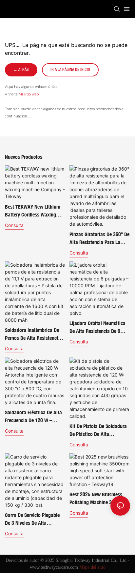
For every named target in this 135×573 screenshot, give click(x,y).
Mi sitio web (29, 94)
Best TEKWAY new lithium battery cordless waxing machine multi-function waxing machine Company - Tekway (34, 210)
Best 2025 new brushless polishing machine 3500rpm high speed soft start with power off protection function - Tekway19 (98, 498)
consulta (14, 225)
